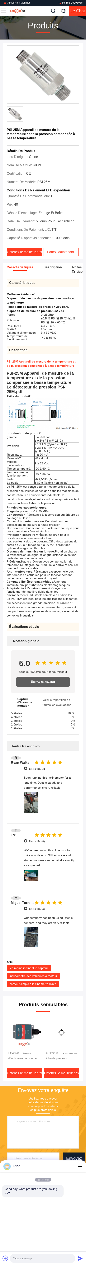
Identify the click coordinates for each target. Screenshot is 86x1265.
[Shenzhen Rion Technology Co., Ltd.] (17, 11)
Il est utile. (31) (37, 768)
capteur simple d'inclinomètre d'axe (33, 984)
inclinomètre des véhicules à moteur (33, 976)
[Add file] (5, 1258)
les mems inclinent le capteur (29, 968)
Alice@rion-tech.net (19, 2)
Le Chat (77, 11)
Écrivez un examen (43, 681)
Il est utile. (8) (37, 841)
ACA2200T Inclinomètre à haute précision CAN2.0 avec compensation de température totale (61, 1056)
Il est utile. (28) (37, 908)
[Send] (80, 1258)
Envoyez (74, 1158)
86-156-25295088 (72, 2)
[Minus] (80, 1166)
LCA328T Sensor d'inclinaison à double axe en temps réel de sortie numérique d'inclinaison (22, 1056)
